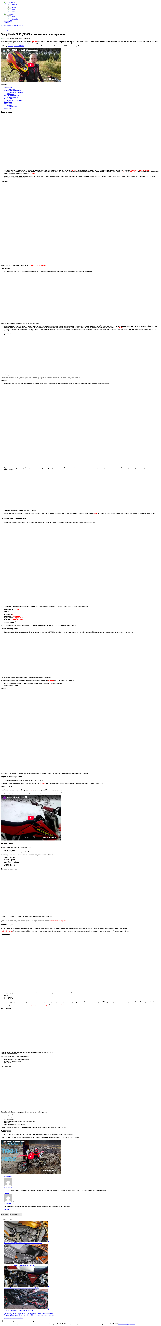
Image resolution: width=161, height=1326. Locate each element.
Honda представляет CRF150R (16, 46)
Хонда (21, 1318)
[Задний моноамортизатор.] (80, 141)
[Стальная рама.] (133, 141)
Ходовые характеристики (11, 95)
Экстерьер (11, 89)
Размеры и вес (8, 99)
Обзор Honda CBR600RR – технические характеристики (19, 1310)
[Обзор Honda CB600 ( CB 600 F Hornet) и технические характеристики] (26, 1241)
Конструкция (8, 87)
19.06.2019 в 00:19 (9, 1203)
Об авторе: (5, 1214)
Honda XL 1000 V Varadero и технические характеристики (19, 1265)
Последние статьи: (16, 1214)
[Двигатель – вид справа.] (120, 564)
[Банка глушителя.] (120, 426)
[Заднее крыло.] (40, 426)
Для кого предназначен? (15, 100)
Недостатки (8, 105)
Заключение (8, 108)
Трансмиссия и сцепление (15, 92)
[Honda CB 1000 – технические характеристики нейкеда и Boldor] (26, 1286)
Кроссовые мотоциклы (13, 1318)
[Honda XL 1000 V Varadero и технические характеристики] (26, 1264)
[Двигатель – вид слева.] (40, 564)
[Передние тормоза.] (40, 731)
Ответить (6, 1193)
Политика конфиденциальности (126, 1324)
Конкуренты (8, 103)
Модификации (8, 102)
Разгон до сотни (12, 97)
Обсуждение (8, 1176)
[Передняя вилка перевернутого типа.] (27, 141)
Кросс (5, 1318)
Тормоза (10, 94)
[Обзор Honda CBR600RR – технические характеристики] (26, 1309)
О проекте (6, 22)
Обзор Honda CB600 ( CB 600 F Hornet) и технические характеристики (23, 1243)
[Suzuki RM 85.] (80, 964)
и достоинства (12, 107)
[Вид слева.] (120, 223)
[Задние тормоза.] (120, 731)
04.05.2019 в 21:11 (9, 1187)
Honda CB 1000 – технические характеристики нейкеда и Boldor (21, 1288)
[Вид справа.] (40, 223)
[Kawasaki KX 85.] (133, 964)
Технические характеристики (12, 91)
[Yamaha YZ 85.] (27, 964)
